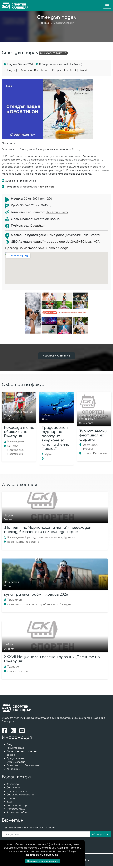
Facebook (70, 70)
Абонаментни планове (21, 751)
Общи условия (15, 762)
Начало (44, 23)
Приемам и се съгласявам (42, 861)
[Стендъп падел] (56, 109)
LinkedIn (84, 70)
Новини (11, 798)
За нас (10, 755)
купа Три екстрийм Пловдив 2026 (36, 595)
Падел (11, 70)
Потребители (15, 808)
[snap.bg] (56, 313)
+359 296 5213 (46, 186)
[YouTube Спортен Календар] (22, 730)
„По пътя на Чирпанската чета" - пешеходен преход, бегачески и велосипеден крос (47, 530)
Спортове (13, 787)
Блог (9, 801)
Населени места (17, 791)
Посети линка (57, 212)
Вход (9, 744)
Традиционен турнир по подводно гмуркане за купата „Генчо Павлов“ (55, 438)
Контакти (13, 769)
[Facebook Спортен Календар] (5, 730)
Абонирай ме (100, 834)
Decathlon (37, 225)
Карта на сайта (17, 812)
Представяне (15, 758)
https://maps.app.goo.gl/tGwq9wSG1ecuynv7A (66, 241)
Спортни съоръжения (20, 794)
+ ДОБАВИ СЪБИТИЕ (56, 355)
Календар (12, 784)
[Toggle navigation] (107, 6)
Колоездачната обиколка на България (19, 432)
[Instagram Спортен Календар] (14, 730)
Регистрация (15, 748)
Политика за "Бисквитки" (22, 765)
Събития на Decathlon (32, 70)
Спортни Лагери (17, 805)
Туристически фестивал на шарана (93, 435)
